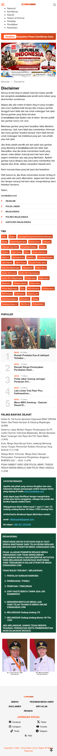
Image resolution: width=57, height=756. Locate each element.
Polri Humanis (33, 288)
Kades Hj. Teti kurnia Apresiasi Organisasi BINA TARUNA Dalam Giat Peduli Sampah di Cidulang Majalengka (28, 420)
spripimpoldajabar (9, 299)
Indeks (15, 701)
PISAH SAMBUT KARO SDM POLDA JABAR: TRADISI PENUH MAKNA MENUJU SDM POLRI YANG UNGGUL (27, 466)
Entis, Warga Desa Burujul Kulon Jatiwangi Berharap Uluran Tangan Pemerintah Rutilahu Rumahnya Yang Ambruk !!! (26, 446)
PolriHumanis (48, 288)
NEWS (16, 352)
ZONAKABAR (38, 304)
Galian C (5, 257)
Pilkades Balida (20, 283)
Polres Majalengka (17, 216)
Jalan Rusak (21, 262)
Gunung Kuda (18, 257)
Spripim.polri (33, 293)
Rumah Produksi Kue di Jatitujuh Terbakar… (31, 356)
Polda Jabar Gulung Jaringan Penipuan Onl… (29, 380)
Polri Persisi (7, 293)
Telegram (43, 731)
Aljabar (12, 236)
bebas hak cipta (21, 120)
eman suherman (39, 252)
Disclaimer (15, 706)
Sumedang (24, 299)
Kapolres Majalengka (18, 222)
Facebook (16, 722)
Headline (11, 200)
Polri (22, 288)
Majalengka (12, 211)
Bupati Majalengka (18, 241)
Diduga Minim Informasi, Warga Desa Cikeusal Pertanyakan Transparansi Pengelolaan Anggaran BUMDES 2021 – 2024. (25, 457)
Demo (26, 252)
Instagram (16, 726)
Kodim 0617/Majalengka (12, 278)
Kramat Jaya (30, 278)
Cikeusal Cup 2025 (10, 247)
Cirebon (5, 252)
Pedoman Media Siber (42, 701)
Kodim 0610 (41, 267)
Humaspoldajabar (45, 257)
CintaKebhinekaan (29, 247)
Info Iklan (41, 706)
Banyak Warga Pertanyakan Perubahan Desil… (28, 368)
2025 (4, 236)
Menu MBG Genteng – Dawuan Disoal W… (30, 403)
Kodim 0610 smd (9, 273)
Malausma (6, 283)
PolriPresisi (19, 293)
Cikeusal (47, 241)
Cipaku (43, 247)
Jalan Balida (7, 262)
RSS (30, 735)
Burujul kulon (34, 241)
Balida (4, 241)
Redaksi (28, 710)
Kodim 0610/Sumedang (29, 273)
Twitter (43, 722)
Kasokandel (28, 267)
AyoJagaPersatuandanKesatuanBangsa (35, 236)
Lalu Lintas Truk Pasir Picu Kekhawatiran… (28, 392)
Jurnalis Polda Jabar (37, 262)
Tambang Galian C (9, 304)
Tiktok (16, 731)
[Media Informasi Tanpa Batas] (28, 4)
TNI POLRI (25, 304)
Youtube (43, 726)
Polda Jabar (13, 206)
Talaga (35, 299)
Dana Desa (16, 252)
